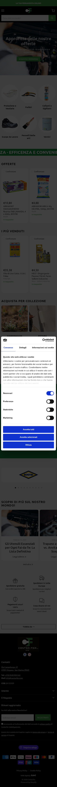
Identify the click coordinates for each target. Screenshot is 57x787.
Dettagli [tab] (23, 347)
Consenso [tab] (8, 347)
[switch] (50, 401)
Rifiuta (28, 445)
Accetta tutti (28, 429)
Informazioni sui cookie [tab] (43, 347)
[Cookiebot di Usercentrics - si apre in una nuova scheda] (42, 340)
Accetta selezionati (28, 437)
